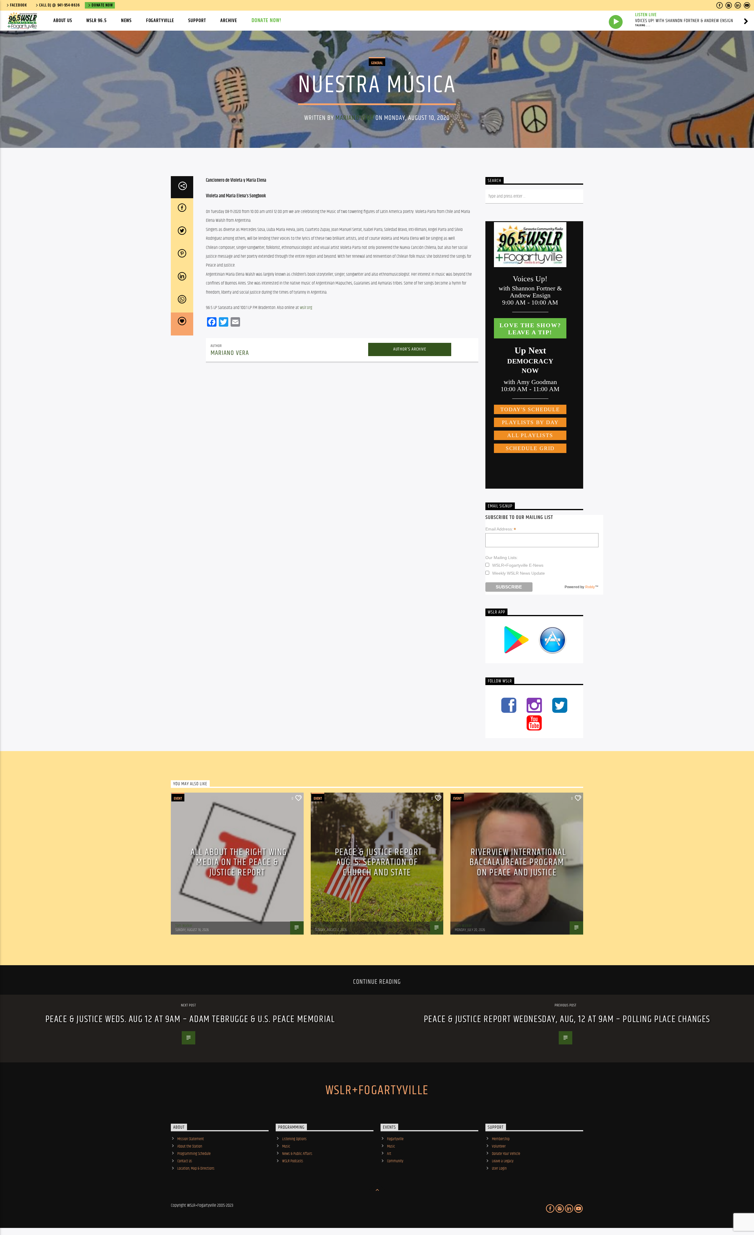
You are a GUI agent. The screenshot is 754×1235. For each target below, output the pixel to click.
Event (178, 798)
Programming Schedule (194, 1153)
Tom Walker (183, 925)
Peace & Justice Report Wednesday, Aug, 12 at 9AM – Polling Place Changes (567, 1019)
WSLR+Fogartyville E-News (517, 565)
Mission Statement (190, 1139)
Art (389, 1153)
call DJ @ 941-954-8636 (59, 5)
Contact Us (184, 1161)
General (377, 63)
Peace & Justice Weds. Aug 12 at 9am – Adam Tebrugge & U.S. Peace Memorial (190, 1019)
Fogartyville (160, 20)
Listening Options (294, 1139)
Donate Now (102, 5)
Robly (590, 587)
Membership (501, 1139)
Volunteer (499, 1146)
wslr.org (306, 307)
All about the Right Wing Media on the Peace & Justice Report (239, 862)
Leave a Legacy (502, 1161)
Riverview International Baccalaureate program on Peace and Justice (517, 862)
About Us (62, 20)
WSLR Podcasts (292, 1161)
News (126, 20)
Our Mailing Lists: (501, 557)
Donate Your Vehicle (506, 1153)
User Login (499, 1168)
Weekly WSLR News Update (518, 573)
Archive (228, 20)
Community (395, 1161)
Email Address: (500, 529)
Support (197, 20)
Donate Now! (267, 20)
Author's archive (409, 349)
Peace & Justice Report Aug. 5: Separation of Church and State (378, 862)
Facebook (18, 5)
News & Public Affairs (297, 1153)
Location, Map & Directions (195, 1168)
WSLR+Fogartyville (377, 1090)
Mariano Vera (354, 118)
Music (286, 1146)
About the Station (189, 1146)
